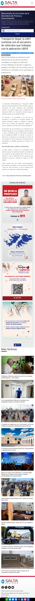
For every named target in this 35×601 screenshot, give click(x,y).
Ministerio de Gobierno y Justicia (10, 53)
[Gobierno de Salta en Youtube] (12, 587)
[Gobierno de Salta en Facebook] (2, 587)
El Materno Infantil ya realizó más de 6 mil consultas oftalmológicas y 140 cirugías (16, 377)
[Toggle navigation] (32, 3)
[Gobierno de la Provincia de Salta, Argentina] (9, 3)
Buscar (17, 34)
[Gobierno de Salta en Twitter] (9, 587)
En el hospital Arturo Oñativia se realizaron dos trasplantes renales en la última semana (15, 401)
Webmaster (4, 597)
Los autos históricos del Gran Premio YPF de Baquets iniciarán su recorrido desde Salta (17, 547)
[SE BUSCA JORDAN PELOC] (17, 203)
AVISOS (18, 345)
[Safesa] (17, 320)
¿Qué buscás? (5, 27)
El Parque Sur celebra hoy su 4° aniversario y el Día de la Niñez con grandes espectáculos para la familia (17, 425)
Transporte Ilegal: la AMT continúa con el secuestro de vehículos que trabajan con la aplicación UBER (16, 43)
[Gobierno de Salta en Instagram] (6, 587)
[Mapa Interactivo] (17, 242)
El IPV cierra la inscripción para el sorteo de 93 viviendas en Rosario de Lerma (15, 571)
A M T (31, 53)
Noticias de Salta (24, 53)
